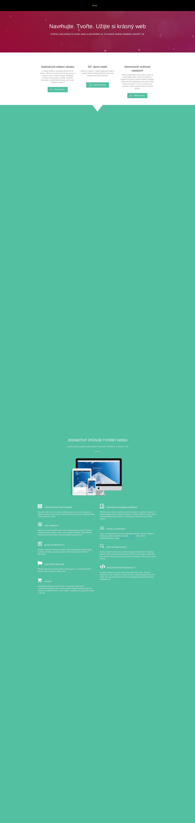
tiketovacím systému (127, 538)
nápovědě (132, 536)
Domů (94, 5)
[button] (58, 89)
